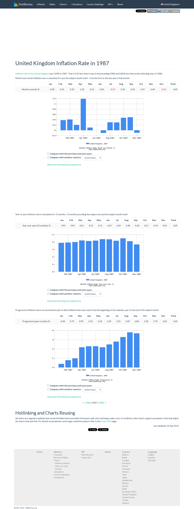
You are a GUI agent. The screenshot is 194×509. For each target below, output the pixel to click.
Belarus (125, 454)
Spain (124, 489)
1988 (101, 402)
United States (128, 497)
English (153, 11)
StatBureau (25, 4)
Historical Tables (61, 457)
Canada (125, 460)
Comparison (59, 477)
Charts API (106, 421)
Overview (58, 454)
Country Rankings (95, 4)
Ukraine (125, 503)
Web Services (87, 454)
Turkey (125, 500)
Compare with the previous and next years (71, 153)
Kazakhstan (127, 480)
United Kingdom (171, 4)
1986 (87, 402)
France (125, 466)
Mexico (125, 483)
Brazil (124, 457)
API (109, 4)
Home (39, 452)
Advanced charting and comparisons (64, 164)
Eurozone (126, 463)
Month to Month (62, 463)
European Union (129, 491)
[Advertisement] (97, 33)
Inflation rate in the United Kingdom (32, 73)
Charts (63, 4)
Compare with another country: (65, 157)
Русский (164, 11)
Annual (58, 469)
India (124, 474)
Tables (52, 4)
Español (175, 11)
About (120, 4)
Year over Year (61, 466)
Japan (124, 477)
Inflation (41, 4)
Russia (125, 486)
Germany (126, 469)
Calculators (77, 4)
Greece (125, 472)
